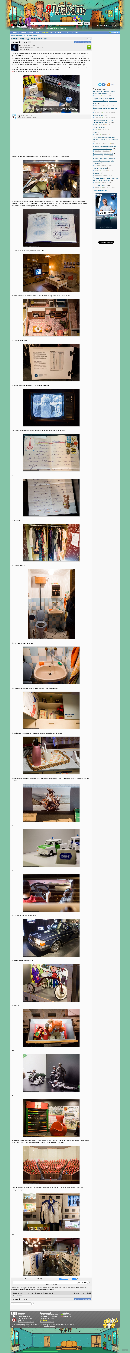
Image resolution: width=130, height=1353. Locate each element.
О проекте (21, 1313)
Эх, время (96, 173)
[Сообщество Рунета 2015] (110, 1323)
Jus (20, 45)
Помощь (50, 28)
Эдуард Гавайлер (33, 71)
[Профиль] (14, 47)
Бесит (95, 132)
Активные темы (41, 28)
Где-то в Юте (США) (100, 185)
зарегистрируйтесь (30, 1289)
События (105, 105)
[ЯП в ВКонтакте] (103, 84)
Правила (57, 28)
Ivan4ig (97, 165)
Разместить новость (47, 1322)
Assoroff (97, 134)
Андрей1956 (98, 112)
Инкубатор (45, 32)
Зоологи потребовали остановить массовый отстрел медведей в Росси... (104, 161)
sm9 (96, 129)
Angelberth (98, 105)
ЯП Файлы (57, 32)
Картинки (35, 35)
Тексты (103, 124)
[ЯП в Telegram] (100, 84)
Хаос (37, 32)
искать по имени (51, 1284)
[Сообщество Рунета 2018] (105, 1323)
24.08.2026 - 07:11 (26, 116)
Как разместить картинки (48, 1316)
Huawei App (67, 1316)
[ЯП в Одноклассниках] (108, 84)
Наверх (125, 1350)
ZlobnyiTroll (98, 151)
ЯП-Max (74, 1279)
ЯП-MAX (75, 32)
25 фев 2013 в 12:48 (29, 45)
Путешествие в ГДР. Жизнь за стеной (29, 39)
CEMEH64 (97, 143)
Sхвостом (97, 95)
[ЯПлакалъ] (19, 25)
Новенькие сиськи (99, 127)
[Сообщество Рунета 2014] (116, 1323)
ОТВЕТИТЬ (78, 42)
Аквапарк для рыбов (100, 168)
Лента (23, 32)
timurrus (97, 156)
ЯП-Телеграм (63, 1279)
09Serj (96, 124)
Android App (67, 1314)
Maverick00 (98, 187)
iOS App (66, 1313)
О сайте (32, 28)
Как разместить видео (47, 1318)
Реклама (63, 28)
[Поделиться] (88, 39)
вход (114, 25)
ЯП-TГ (66, 32)
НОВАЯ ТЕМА (87, 42)
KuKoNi (97, 182)
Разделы (16, 32)
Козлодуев (98, 175)
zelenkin (97, 170)
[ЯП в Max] (113, 84)
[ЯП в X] (111, 84)
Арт (51, 32)
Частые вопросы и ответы (27, 1318)
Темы (79, 23)
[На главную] (11, 32)
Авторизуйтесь (81, 1288)
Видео (104, 95)
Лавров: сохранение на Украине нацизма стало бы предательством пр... (105, 101)
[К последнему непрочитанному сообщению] (29, 42)
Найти (87, 23)
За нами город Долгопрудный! (103, 154)
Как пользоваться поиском (49, 1314)
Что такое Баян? (45, 1313)
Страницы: (14, 42)
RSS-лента (21, 1320)
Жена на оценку (98, 115)
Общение (30, 32)
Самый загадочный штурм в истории (105, 108)
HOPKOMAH (98, 117)
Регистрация (102, 25)
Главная (15, 35)
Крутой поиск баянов (37, 26)
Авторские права (24, 1316)
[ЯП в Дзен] (106, 84)
